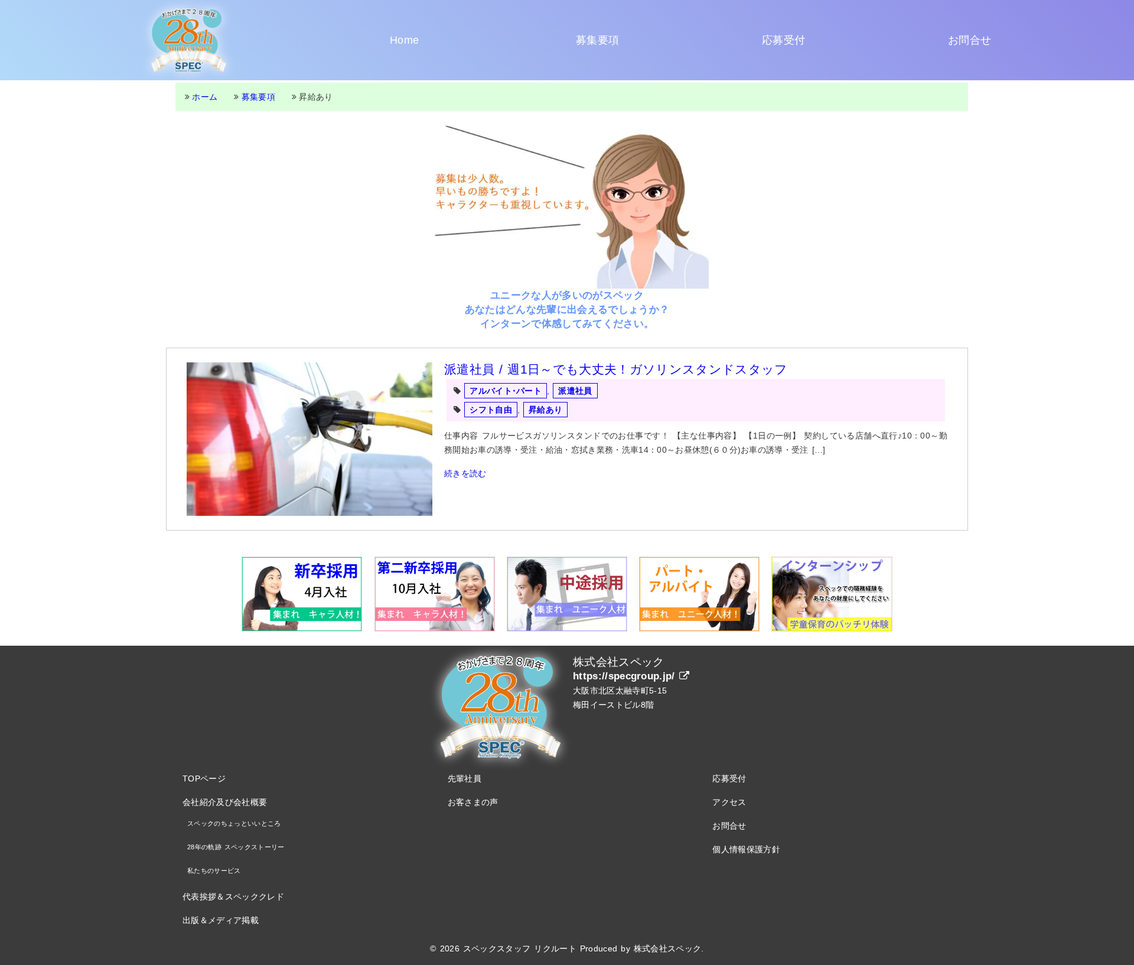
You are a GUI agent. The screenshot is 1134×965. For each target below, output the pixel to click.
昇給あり (545, 409)
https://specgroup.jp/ (626, 676)
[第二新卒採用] (434, 594)
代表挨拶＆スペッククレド (233, 896)
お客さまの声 (473, 802)
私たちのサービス (214, 870)
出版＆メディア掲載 (221, 920)
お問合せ (969, 40)
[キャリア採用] (567, 594)
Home (404, 40)
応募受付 (783, 40)
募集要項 (597, 40)
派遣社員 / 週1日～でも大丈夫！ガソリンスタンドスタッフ (615, 369)
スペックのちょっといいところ (234, 823)
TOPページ (204, 778)
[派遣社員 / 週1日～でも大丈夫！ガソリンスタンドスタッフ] (309, 439)
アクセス (729, 802)
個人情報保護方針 (746, 849)
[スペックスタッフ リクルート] (189, 40)
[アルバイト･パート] (699, 594)
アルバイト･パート (506, 390)
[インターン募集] (831, 594)
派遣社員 (575, 390)
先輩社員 (464, 778)
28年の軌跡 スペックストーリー (236, 846)
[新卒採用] (302, 594)
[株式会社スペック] (501, 706)
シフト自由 (491, 409)
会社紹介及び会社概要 (225, 802)
